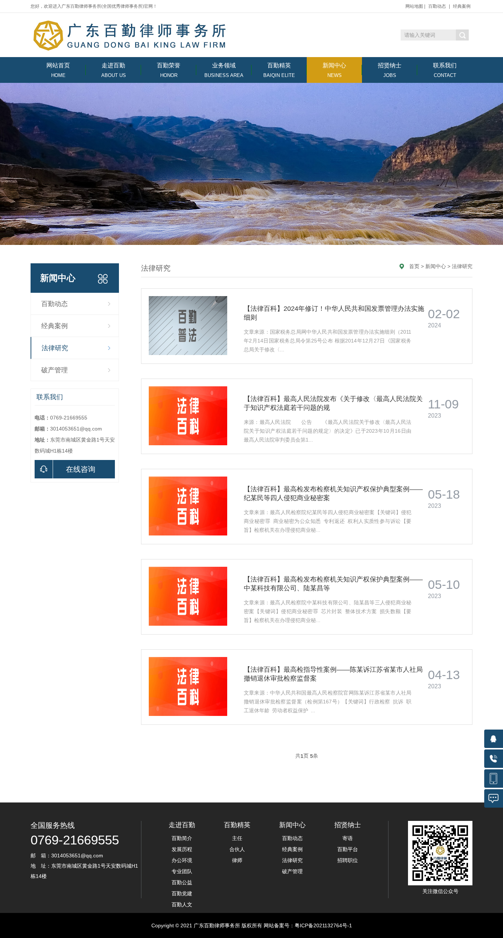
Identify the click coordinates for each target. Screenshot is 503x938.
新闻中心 (334, 70)
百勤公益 (182, 882)
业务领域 (223, 70)
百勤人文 (182, 904)
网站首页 (58, 70)
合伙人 (237, 849)
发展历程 (182, 849)
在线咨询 (80, 469)
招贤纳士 (389, 70)
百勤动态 (437, 6)
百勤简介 (182, 838)
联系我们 (445, 70)
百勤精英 (279, 70)
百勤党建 (182, 893)
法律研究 (55, 348)
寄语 (347, 838)
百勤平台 (347, 849)
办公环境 (182, 860)
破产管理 (54, 370)
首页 (414, 266)
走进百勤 (113, 70)
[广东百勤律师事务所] (132, 35)
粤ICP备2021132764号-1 (323, 925)
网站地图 (414, 6)
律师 (237, 860)
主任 (237, 838)
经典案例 (462, 6)
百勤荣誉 (168, 70)
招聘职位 (347, 860)
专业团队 (182, 871)
